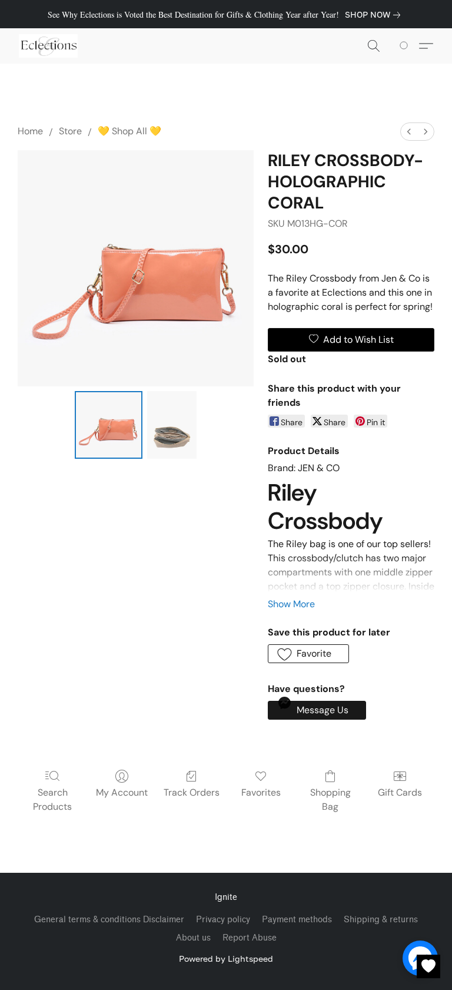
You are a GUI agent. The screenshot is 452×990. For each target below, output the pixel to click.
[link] (375, 15)
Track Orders (192, 792)
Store (70, 131)
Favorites (261, 792)
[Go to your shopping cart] (405, 46)
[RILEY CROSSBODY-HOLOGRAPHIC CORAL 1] (172, 425)
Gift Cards (400, 792)
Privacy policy (223, 920)
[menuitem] (409, 131)
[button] (48, 46)
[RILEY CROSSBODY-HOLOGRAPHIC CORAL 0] (108, 425)
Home (30, 131)
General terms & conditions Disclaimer (109, 920)
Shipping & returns (381, 920)
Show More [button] (291, 604)
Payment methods (297, 920)
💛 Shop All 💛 (129, 131)
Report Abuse (249, 938)
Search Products (52, 799)
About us (193, 938)
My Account (122, 792)
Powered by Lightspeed (226, 958)
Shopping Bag (330, 799)
